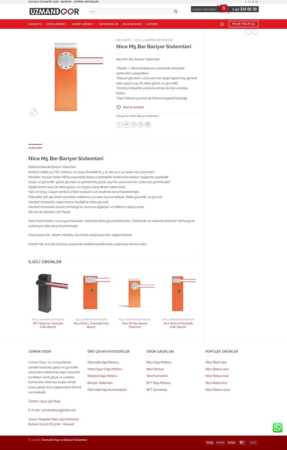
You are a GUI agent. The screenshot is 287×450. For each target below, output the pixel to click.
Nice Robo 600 (216, 383)
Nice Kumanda (157, 376)
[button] (222, 24)
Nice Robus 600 (217, 376)
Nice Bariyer (155, 369)
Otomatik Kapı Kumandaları (107, 390)
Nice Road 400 (216, 362)
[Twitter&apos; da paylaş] (126, 125)
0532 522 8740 (50, 401)
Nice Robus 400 (217, 369)
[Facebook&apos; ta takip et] (245, 2)
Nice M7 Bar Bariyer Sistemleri (134, 325)
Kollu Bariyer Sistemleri (153, 40)
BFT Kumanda (156, 390)
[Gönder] (175, 11)
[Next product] (248, 32)
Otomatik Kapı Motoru (103, 362)
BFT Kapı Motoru (158, 383)
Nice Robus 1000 (218, 390)
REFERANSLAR (108, 24)
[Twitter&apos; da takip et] (253, 2)
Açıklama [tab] (35, 147)
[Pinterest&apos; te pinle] (140, 125)
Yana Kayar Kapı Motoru (104, 369)
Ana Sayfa (123, 40)
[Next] (198, 303)
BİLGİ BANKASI (132, 24)
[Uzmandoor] (55, 11)
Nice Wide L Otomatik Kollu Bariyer (91, 325)
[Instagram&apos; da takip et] (249, 2)
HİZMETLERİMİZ (82, 24)
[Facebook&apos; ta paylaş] (119, 125)
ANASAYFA (35, 24)
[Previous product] (255, 32)
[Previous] (28, 303)
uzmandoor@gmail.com (58, 410)
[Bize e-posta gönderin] (257, 2)
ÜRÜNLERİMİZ (55, 24)
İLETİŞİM (151, 24)
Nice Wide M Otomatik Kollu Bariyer (178, 325)
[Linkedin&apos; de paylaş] (148, 125)
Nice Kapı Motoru (158, 362)
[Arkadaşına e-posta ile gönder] (133, 125)
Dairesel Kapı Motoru (102, 376)
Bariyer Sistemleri (100, 383)
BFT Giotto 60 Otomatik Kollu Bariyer (48, 325)
